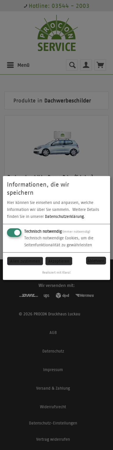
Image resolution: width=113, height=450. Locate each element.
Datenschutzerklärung (64, 216)
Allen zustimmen (25, 261)
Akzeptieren (58, 261)
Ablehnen (96, 261)
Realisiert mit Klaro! (56, 272)
